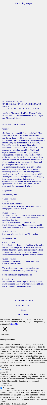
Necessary (7, 370)
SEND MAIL (23, 315)
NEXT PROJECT (23, 305)
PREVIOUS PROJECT (23, 300)
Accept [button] (7, 324)
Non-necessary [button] (6, 385)
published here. (26, 275)
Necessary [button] (4, 367)
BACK (23, 310)
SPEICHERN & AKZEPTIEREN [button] (13, 404)
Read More (14, 324)
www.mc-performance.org (26, 270)
